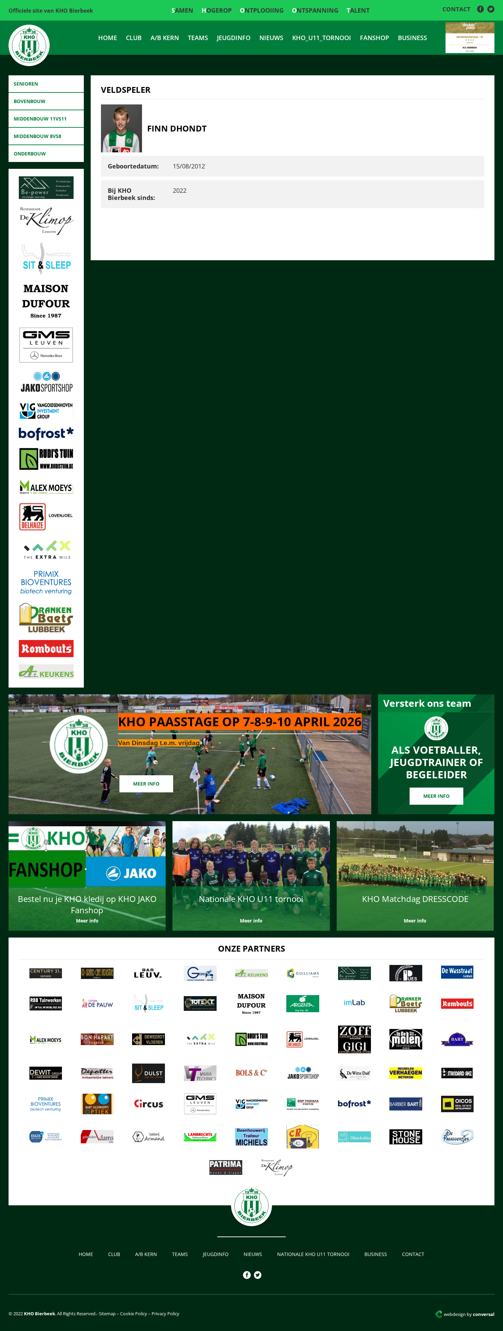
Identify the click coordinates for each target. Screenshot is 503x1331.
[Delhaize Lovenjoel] (46, 528)
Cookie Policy (133, 1313)
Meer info (146, 783)
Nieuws (271, 38)
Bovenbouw (30, 101)
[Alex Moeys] (46, 493)
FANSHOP (374, 38)
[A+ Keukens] (46, 676)
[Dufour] (46, 318)
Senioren (26, 83)
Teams (198, 38)
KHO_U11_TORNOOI (321, 38)
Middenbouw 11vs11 (40, 118)
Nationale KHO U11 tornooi (313, 1254)
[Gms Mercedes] (46, 360)
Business (412, 38)
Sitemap (107, 1313)
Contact (456, 9)
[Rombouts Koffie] (46, 655)
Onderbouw (30, 153)
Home (107, 38)
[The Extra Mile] (46, 559)
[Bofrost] (46, 438)
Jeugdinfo (233, 38)
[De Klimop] (46, 232)
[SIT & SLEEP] (46, 272)
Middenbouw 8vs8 (37, 136)
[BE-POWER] (46, 196)
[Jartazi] (46, 392)
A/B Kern (165, 38)
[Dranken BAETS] (46, 630)
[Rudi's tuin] (46, 468)
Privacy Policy (165, 1313)
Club (134, 38)
